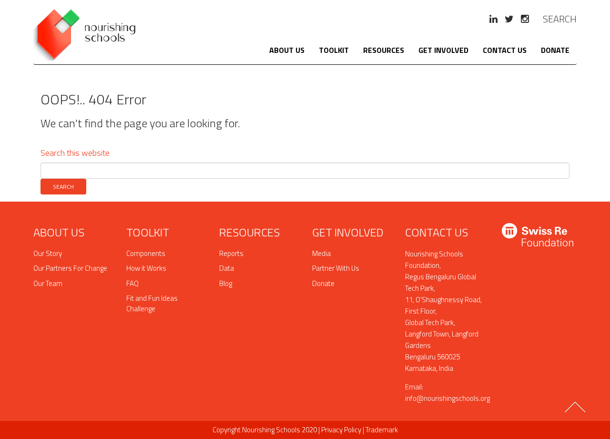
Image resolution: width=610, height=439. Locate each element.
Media (321, 253)
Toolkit (334, 50)
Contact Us (505, 50)
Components (145, 253)
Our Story (47, 253)
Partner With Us (335, 268)
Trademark (382, 429)
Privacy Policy (341, 429)
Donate (555, 50)
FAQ (132, 283)
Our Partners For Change (70, 268)
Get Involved (443, 50)
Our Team (47, 283)
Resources (383, 50)
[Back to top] (576, 411)
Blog (225, 283)
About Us (287, 50)
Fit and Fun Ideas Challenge (152, 303)
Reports (231, 253)
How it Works (146, 268)
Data (226, 268)
